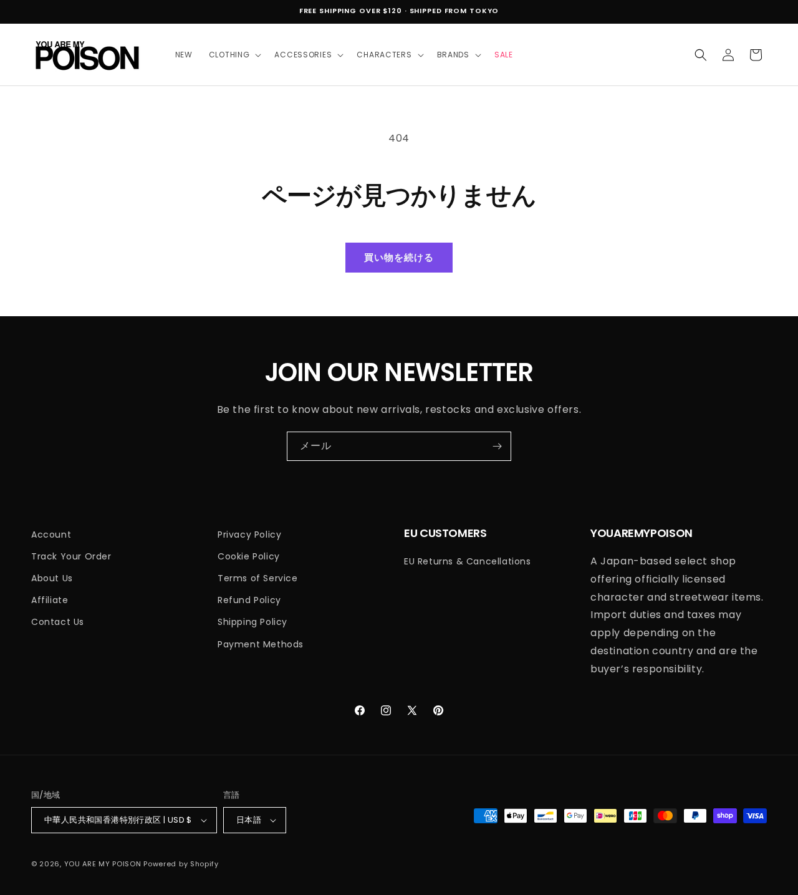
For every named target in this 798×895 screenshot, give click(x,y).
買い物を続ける (398, 257)
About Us (52, 578)
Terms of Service (258, 578)
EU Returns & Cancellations (467, 561)
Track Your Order (71, 556)
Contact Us (57, 622)
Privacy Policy (249, 534)
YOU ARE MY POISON (103, 864)
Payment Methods (261, 644)
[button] (234, 54)
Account (51, 534)
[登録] (497, 446)
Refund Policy (249, 600)
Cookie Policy (249, 556)
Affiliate (49, 600)
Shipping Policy (252, 622)
